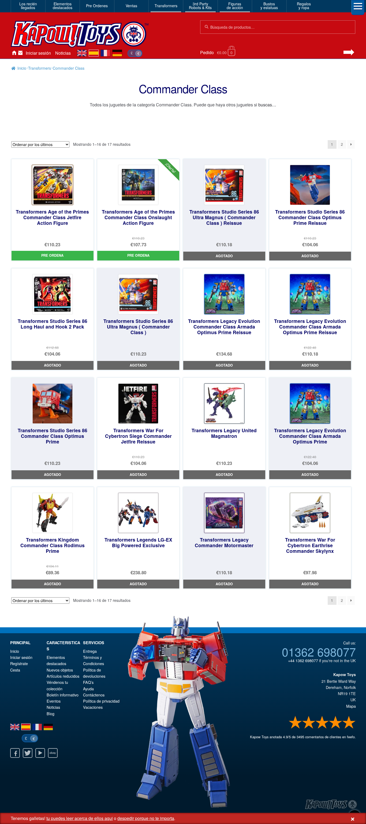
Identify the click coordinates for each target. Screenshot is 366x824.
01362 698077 (319, 651)
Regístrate (19, 663)
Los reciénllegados (28, 5)
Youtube (40, 753)
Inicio (14, 53)
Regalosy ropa (304, 5)
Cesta (15, 670)
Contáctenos (20, 53)
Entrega (90, 651)
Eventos (54, 701)
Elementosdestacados (62, 5)
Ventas (131, 5)
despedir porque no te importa (145, 818)
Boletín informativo (63, 695)
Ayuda (88, 688)
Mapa (351, 706)
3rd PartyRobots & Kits (200, 5)
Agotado (224, 255)
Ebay (53, 753)
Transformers (166, 5)
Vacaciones (93, 707)
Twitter (27, 753)
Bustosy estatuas (269, 5)
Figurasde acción (235, 5)
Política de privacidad (101, 701)
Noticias (63, 53)
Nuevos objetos (60, 670)
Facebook (15, 753)
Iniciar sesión (38, 53)
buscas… (267, 105)
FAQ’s (88, 682)
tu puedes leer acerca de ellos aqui (79, 818)
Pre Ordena (52, 255)
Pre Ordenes (97, 5)
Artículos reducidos (63, 676)
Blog (50, 713)
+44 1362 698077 (303, 660)
